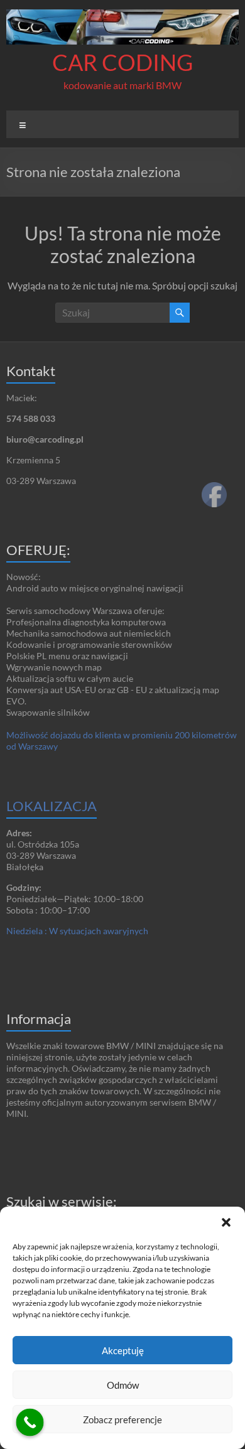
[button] (226, 1222)
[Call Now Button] (30, 1422)
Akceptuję (123, 1350)
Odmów (123, 1385)
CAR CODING (122, 62)
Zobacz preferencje (122, 1419)
